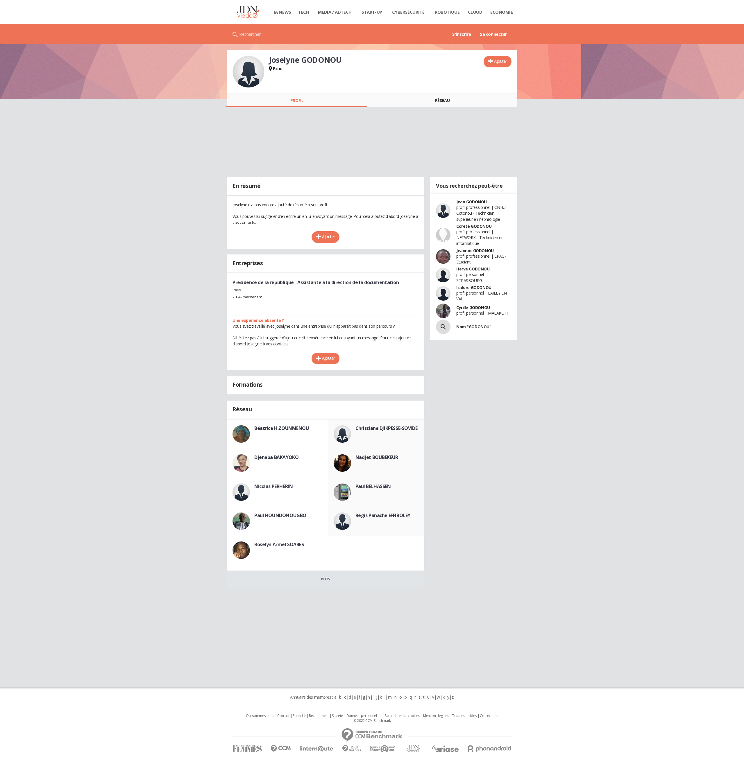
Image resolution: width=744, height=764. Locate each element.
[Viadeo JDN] (413, 748)
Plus (325, 579)
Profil (296, 100)
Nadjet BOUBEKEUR (376, 457)
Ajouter (500, 61)
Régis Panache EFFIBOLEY (382, 515)
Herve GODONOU (473, 269)
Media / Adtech (335, 12)
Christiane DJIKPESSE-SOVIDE (386, 428)
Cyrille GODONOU (473, 307)
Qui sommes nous (260, 716)
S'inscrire (461, 34)
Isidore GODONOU (473, 287)
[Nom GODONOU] (443, 327)
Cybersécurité (408, 12)
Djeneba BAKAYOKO (276, 457)
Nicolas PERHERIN (273, 486)
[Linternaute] (316, 749)
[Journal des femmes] (247, 748)
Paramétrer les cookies (402, 716)
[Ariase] (445, 748)
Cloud (475, 12)
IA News (282, 12)
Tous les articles (464, 716)
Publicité (299, 716)
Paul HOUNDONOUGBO (280, 515)
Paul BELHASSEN (373, 486)
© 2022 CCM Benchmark (372, 721)
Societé (337, 716)
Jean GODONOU (471, 202)
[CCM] (281, 748)
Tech (303, 12)
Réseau (442, 100)
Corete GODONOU (473, 226)
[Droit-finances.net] (351, 748)
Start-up (372, 12)
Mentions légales (436, 716)
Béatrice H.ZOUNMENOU (281, 428)
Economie (501, 12)
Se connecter (493, 34)
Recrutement (318, 716)
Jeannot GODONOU (475, 250)
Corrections (489, 716)
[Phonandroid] (490, 748)
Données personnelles (363, 716)
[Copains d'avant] (382, 748)
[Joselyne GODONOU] (248, 72)
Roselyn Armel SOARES (279, 544)
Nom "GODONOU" (473, 326)
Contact (283, 716)
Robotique (447, 12)
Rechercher (250, 34)
